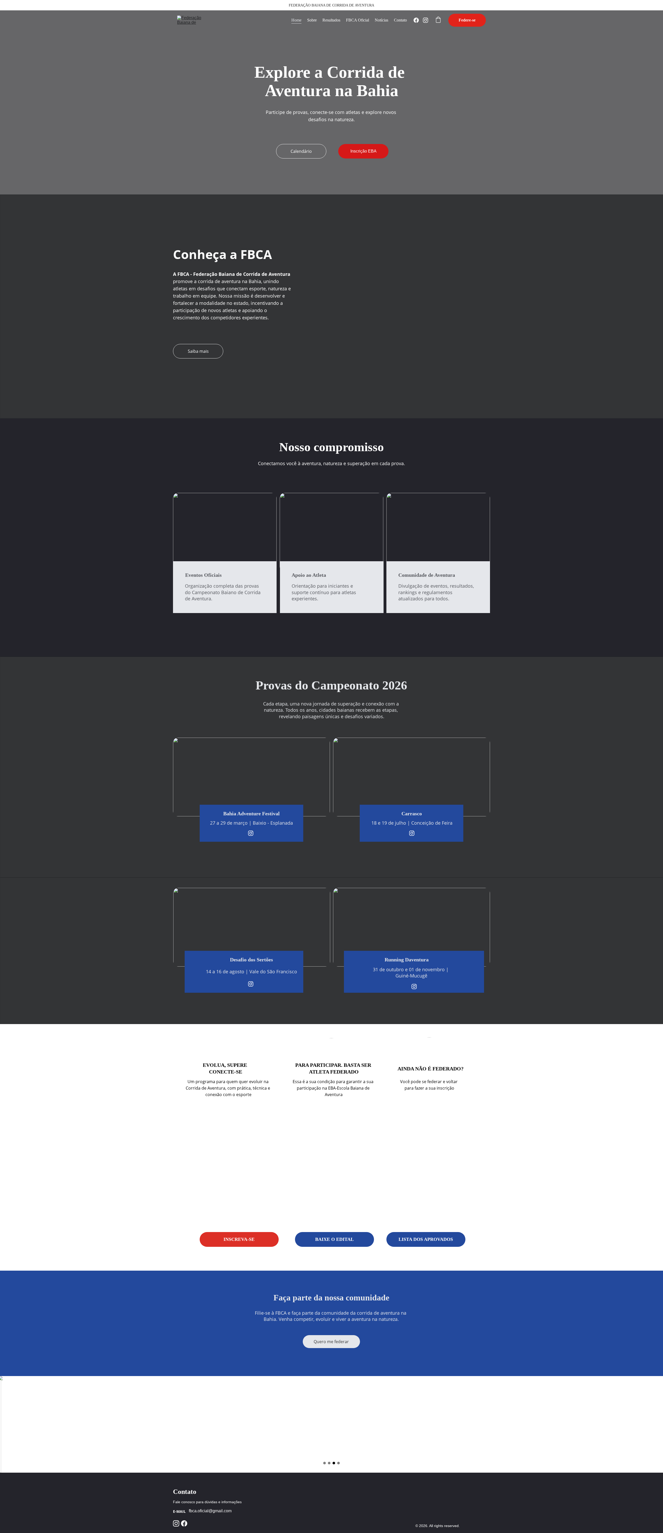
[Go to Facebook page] (418, 20)
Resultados (331, 20)
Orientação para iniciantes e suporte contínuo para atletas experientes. (324, 592)
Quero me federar (331, 1341)
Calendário (301, 151)
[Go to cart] (438, 20)
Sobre (312, 20)
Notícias (381, 20)
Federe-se (467, 20)
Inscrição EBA (363, 151)
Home (296, 20)
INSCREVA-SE (239, 1239)
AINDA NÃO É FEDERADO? (431, 1068)
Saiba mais (198, 351)
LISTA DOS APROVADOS (426, 1239)
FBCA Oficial (357, 20)
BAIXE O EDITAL (334, 1239)
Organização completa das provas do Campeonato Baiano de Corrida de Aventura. (223, 592)
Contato (400, 20)
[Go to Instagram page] (425, 20)
